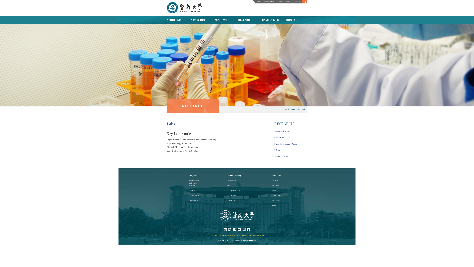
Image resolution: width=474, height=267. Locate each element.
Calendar (275, 181)
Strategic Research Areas (285, 144)
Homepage (291, 109)
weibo (225, 229)
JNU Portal (276, 186)
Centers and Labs (282, 137)
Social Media (231, 181)
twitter (239, 229)
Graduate (192, 190)
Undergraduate (194, 195)
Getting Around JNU (234, 190)
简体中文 (298, 2)
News (274, 190)
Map (228, 186)
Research (301, 109)
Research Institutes (282, 131)
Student (258, 2)
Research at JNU (281, 156)
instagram (244, 229)
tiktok (248, 229)
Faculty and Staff (269, 2)
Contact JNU (231, 200)
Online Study (276, 195)
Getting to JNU (232, 195)
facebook (234, 229)
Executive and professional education (194, 183)
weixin (229, 229)
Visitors (280, 2)
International (193, 200)
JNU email (276, 200)
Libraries (278, 150)
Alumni (288, 2)
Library (274, 205)
